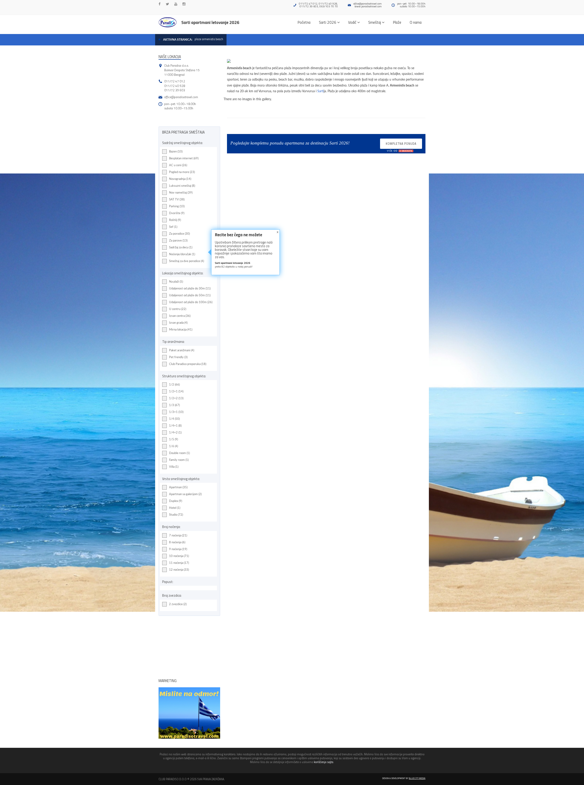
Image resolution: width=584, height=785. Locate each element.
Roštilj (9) (175, 220)
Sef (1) (173, 226)
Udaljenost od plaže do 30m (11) (190, 288)
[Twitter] (167, 4)
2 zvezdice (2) (178, 604)
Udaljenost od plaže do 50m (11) (190, 295)
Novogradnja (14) (180, 179)
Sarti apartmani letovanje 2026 (210, 22)
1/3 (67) (174, 405)
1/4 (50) (174, 418)
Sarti (320, 91)
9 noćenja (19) (178, 549)
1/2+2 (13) (176, 398)
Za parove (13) (178, 240)
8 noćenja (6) (177, 542)
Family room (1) (179, 460)
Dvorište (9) (176, 213)
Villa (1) (173, 466)
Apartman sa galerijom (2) (185, 494)
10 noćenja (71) (179, 556)
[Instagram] (183, 4)
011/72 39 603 (174, 90)
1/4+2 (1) (175, 432)
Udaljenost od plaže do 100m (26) (190, 302)
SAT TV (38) (177, 199)
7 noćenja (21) (178, 535)
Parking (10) (177, 206)
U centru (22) (177, 309)
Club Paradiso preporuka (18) (187, 364)
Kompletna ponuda (401, 145)
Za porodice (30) (179, 233)
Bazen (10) (175, 151)
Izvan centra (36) (179, 316)
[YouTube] (175, 4)
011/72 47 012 (174, 81)
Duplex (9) (175, 501)
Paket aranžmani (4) (181, 350)
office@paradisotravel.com (367, 3)
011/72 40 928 (174, 86)
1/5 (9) (173, 439)
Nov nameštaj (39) (181, 192)
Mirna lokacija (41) (180, 329)
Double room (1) (179, 453)
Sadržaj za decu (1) (180, 247)
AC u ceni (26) (178, 165)
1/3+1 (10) (176, 412)
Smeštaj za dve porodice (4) (186, 261)
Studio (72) (176, 514)
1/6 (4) (173, 446)
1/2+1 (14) (176, 391)
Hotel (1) (174, 507)
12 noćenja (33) (179, 569)
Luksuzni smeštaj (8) (182, 185)
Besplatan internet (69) (183, 158)
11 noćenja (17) (179, 562)
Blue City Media (417, 778)
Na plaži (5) (176, 281)
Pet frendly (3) (178, 357)
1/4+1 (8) (175, 425)
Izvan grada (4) (178, 322)
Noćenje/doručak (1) (182, 254)
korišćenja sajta (323, 762)
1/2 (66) (174, 384)
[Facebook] (160, 4)
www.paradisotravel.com (368, 6)
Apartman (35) (178, 487)
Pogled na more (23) (182, 172)
